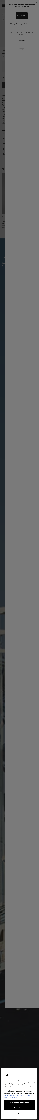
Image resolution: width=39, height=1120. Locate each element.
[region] (19, 1093)
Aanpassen (19, 1113)
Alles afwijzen (19, 1108)
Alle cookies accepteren (19, 1102)
